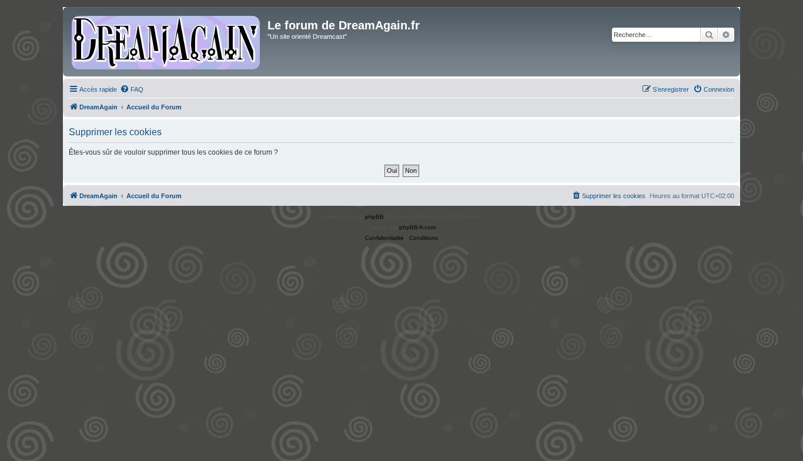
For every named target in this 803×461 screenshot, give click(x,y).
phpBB (374, 216)
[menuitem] (131, 89)
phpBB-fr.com (417, 227)
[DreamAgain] (166, 42)
